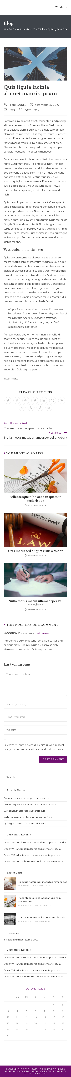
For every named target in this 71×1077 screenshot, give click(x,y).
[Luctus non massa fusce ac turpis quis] (10, 919)
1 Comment (31, 109)
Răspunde (43, 633)
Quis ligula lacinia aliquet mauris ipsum (25, 823)
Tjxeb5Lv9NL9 (17, 104)
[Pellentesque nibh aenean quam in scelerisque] (10, 901)
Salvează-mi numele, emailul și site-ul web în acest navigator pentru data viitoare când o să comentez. (34, 747)
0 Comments (45, 905)
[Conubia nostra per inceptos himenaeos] (10, 883)
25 (17, 1029)
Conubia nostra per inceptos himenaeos (26, 798)
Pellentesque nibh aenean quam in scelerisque (35, 498)
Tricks (11, 109)
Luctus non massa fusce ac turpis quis (24, 810)
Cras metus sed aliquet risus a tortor (35, 551)
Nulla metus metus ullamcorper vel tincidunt (35, 603)
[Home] (5, 29)
